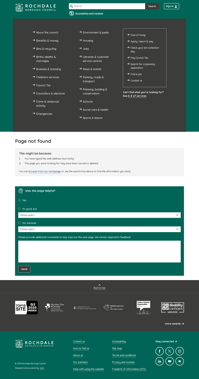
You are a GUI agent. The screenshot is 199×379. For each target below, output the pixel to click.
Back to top (99, 287)
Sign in (169, 6)
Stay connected (164, 341)
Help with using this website (88, 369)
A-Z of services (137, 95)
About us (78, 355)
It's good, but (29, 208)
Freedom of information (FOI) (129, 369)
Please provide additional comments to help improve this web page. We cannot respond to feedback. (74, 237)
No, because (29, 223)
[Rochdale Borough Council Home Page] (35, 7)
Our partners (80, 362)
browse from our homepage (45, 171)
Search (152, 6)
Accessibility (119, 341)
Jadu (41, 368)
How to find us (81, 348)
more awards (173, 323)
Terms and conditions (124, 355)
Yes (24, 200)
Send (24, 269)
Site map (117, 348)
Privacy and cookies (123, 362)
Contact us (79, 341)
